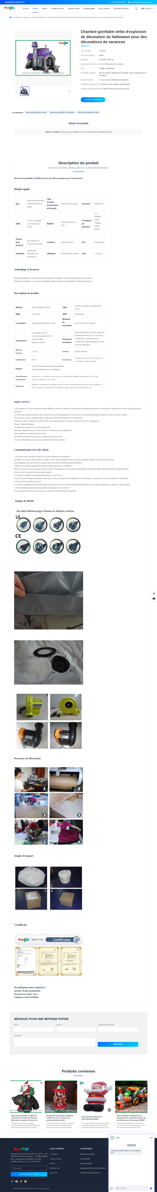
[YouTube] (153, 598)
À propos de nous (57, 8)
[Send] (151, 1188)
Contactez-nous (55, 1168)
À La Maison (16, 17)
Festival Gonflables (38, 17)
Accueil (26, 8)
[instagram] (25, 1181)
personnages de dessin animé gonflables (93, 1168)
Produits (35, 8)
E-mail (59, 1025)
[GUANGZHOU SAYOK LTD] (10, 8)
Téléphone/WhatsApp (106, 1025)
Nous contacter (104, 8)
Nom (16, 1025)
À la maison (54, 1154)
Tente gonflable (85, 1159)
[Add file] (111, 1188)
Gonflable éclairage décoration (90, 1173)
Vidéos (44, 8)
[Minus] (151, 1137)
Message (18, 1035)
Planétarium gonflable (87, 1154)
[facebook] (12, 1181)
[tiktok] (21, 1181)
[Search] (136, 8)
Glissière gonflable (86, 1163)
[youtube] (16, 1181)
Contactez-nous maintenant (26, 1128)
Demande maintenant (93, 100)
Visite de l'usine (73, 8)
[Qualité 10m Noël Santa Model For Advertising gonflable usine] (96, 1097)
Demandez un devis (121, 8)
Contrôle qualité (89, 8)
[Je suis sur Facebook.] (153, 593)
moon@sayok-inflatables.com (141, 2)
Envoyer (118, 1044)
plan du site (53, 1173)
